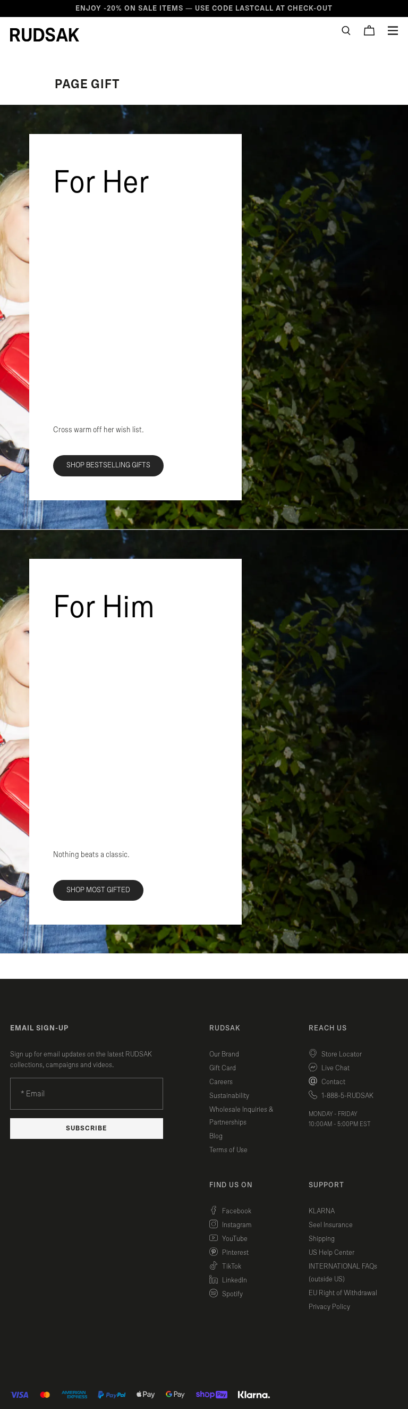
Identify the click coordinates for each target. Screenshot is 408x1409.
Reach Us (328, 1028)
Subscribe (86, 1128)
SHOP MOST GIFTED (98, 890)
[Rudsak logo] (44, 34)
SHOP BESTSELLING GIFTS (108, 465)
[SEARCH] (346, 30)
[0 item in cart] (369, 30)
